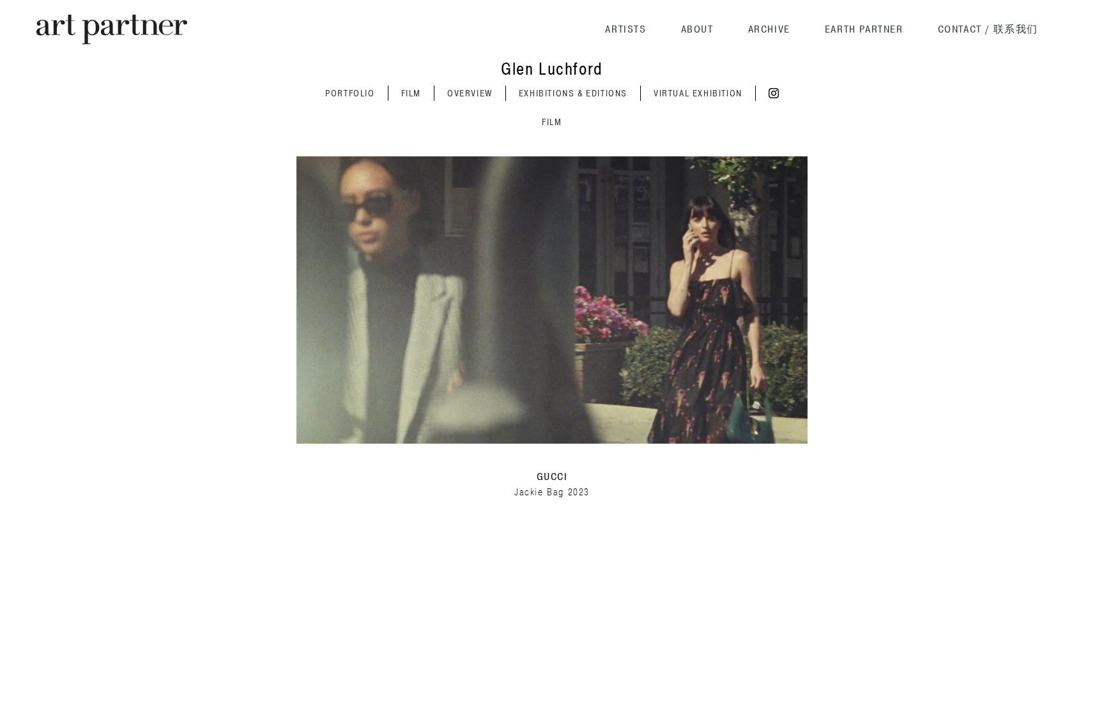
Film (411, 93)
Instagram (774, 93)
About (697, 29)
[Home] (111, 29)
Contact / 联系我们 (988, 29)
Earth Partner (864, 29)
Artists (625, 29)
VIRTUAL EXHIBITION (698, 93)
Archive (769, 29)
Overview (470, 93)
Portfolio (349, 93)
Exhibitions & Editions (573, 93)
